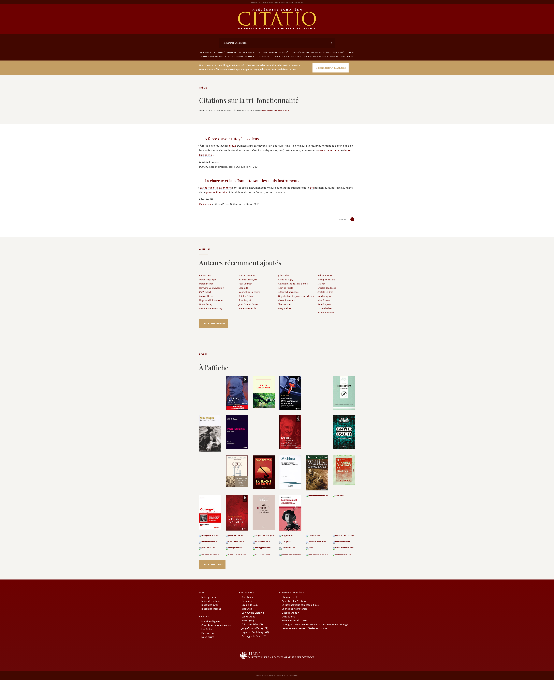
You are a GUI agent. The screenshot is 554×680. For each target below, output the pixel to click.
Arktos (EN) (248, 620)
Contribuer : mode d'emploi (216, 625)
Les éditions (208, 629)
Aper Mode (248, 597)
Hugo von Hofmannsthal (211, 300)
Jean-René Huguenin (300, 52)
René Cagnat (245, 300)
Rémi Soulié (338, 52)
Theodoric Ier (284, 304)
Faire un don (208, 633)
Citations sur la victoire (341, 56)
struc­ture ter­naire (328, 150)
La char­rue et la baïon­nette (216, 187)
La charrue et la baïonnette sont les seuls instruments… (254, 180)
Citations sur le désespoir (255, 52)
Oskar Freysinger (207, 279)
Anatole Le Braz (325, 291)
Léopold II (243, 287)
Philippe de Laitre (326, 279)
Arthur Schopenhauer (288, 291)
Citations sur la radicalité (212, 52)
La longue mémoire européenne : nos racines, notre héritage (315, 624)
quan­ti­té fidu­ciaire (216, 192)
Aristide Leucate (269, 110)
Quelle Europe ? (290, 612)
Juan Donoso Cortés (248, 304)
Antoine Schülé (246, 296)
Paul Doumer (245, 283)
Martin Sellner (206, 283)
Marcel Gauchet (234, 52)
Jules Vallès (283, 275)
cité (312, 187)
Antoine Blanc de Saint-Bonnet (293, 283)
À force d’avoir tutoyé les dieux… (233, 138)
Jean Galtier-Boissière (249, 291)
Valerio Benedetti (326, 312)
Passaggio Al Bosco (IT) (254, 636)
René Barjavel (324, 304)
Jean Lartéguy (324, 296)
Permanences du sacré (294, 620)
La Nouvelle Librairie (253, 612)
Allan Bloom (324, 300)
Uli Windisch (205, 291)
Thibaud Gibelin (325, 308)
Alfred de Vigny (285, 279)
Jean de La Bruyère (248, 279)
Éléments (247, 601)
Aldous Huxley (325, 275)
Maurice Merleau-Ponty (210, 308)
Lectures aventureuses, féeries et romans (304, 628)
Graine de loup (250, 604)
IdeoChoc (247, 608)
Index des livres (213, 564)
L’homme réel (289, 597)
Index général (208, 597)
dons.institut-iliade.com (332, 68)
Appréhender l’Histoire (294, 601)
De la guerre (288, 616)
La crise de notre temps (294, 608)
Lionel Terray (205, 304)
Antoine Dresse (206, 296)
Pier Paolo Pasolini (248, 308)
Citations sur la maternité (316, 56)
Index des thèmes (211, 608)
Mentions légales (210, 621)
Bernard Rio (205, 275)
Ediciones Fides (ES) (252, 624)
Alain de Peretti (285, 287)
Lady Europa (248, 616)
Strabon (321, 283)
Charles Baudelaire (327, 287)
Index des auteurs (214, 323)
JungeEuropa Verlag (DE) (255, 628)
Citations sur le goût (292, 56)
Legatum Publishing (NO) (255, 632)
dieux (232, 145)
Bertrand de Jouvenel (321, 52)
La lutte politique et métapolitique (300, 604)
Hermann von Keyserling (211, 287)
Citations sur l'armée (279, 52)
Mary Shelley (284, 308)
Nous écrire (207, 637)
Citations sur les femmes (268, 56)
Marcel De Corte (246, 275)
